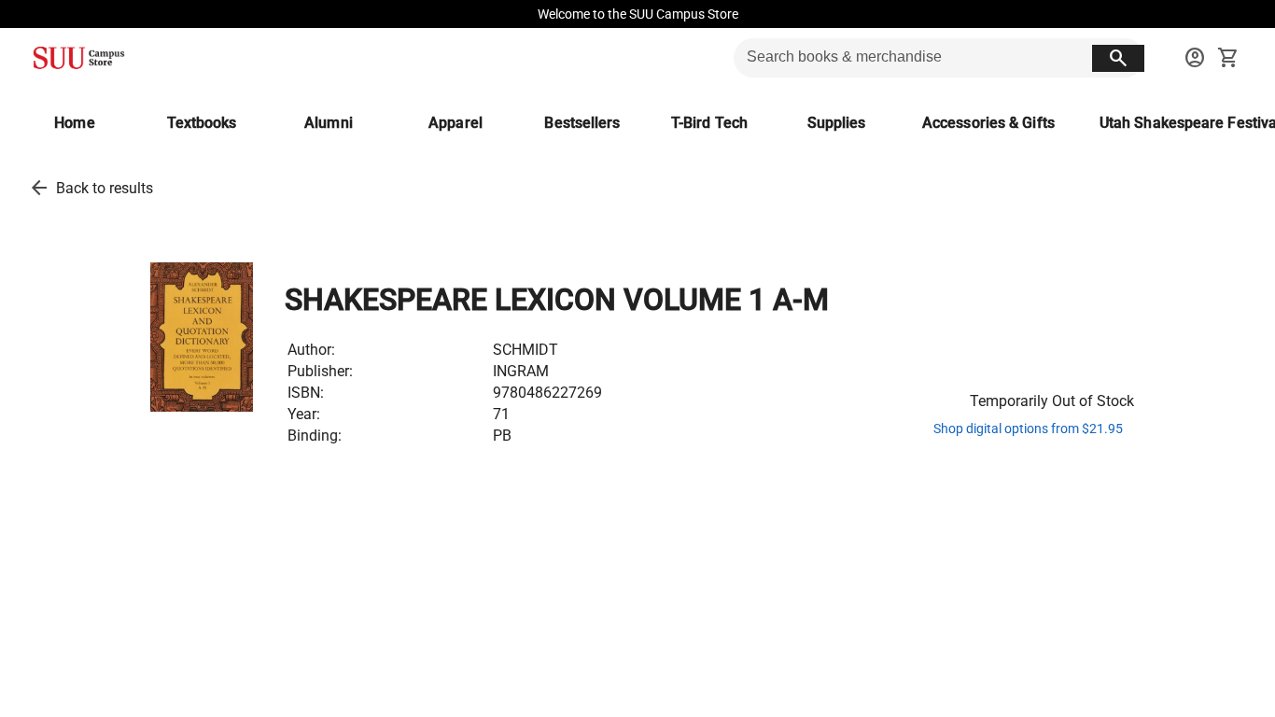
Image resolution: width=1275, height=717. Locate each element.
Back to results (104, 188)
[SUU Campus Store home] (78, 57)
